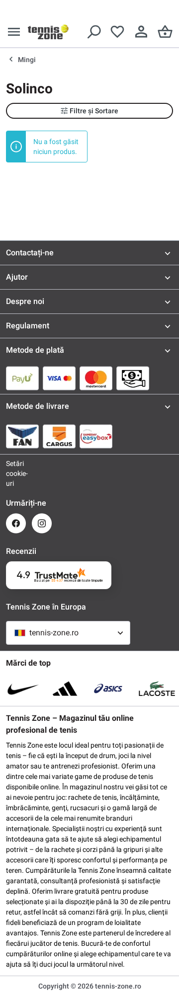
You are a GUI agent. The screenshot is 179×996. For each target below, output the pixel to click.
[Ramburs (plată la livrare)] (132, 378)
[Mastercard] (96, 378)
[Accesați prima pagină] (48, 31)
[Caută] (93, 32)
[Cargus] (59, 436)
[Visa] (59, 378)
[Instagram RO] (42, 523)
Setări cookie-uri (16, 473)
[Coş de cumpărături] (165, 32)
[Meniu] (14, 32)
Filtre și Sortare (94, 111)
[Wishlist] (117, 32)
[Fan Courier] (22, 436)
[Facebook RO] (16, 523)
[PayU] (22, 378)
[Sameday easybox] (96, 436)
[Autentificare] (141, 32)
